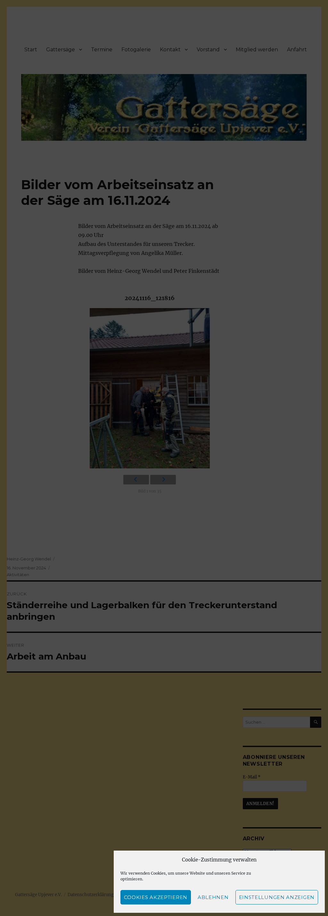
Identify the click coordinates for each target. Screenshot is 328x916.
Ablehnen (213, 897)
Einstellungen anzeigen (277, 897)
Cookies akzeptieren (155, 897)
